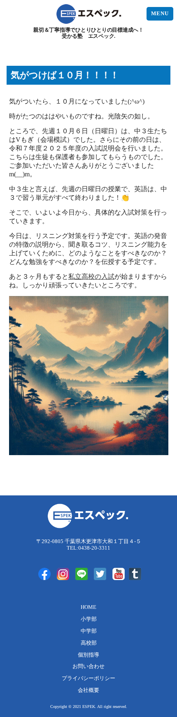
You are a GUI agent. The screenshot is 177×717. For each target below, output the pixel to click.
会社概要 (88, 690)
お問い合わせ (88, 666)
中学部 (89, 631)
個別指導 (88, 655)
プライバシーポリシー (88, 678)
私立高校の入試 (91, 276)
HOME (88, 607)
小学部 (89, 619)
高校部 (89, 643)
